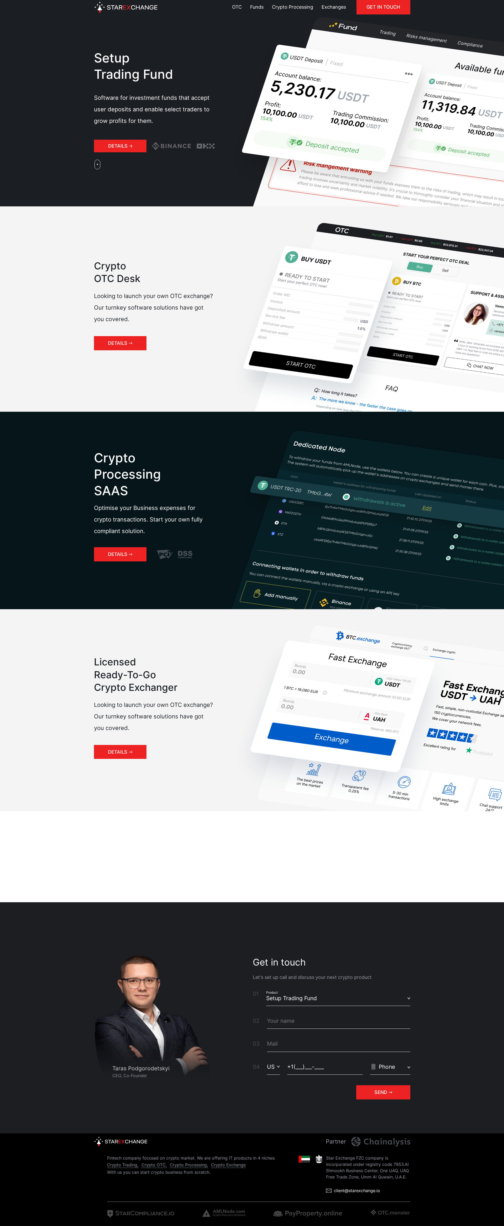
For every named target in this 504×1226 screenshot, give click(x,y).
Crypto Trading (122, 1164)
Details (118, 146)
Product (272, 992)
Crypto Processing (292, 7)
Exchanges (334, 7)
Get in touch (383, 7)
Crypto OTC (153, 1164)
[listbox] (338, 998)
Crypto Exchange (228, 1164)
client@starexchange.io (357, 1190)
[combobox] (273, 1066)
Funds (257, 7)
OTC (237, 7)
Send (380, 1092)
